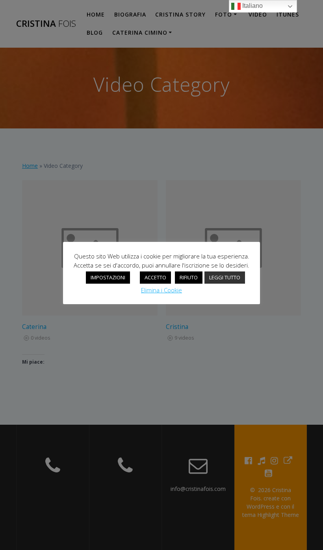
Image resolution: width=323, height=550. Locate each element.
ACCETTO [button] (155, 277)
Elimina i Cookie (161, 290)
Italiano (252, 5)
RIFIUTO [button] (189, 277)
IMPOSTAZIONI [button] (108, 277)
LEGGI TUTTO (224, 277)
